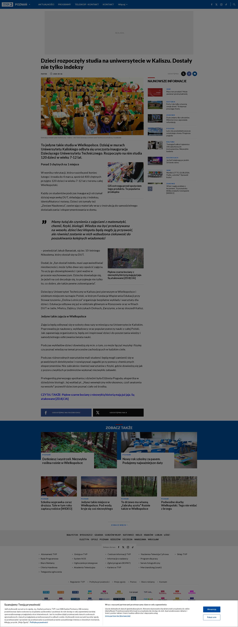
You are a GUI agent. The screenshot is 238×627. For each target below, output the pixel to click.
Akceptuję (211, 609)
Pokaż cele (211, 617)
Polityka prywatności (39, 622)
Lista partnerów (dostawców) (117, 616)
